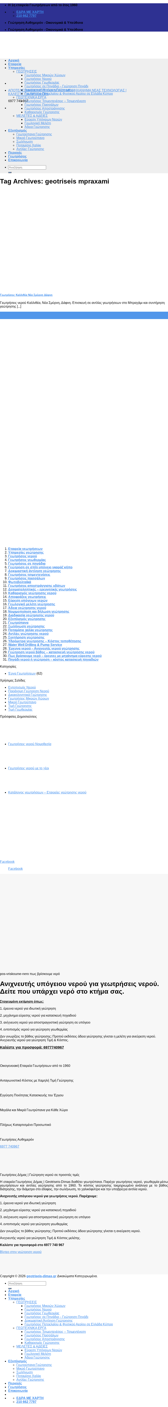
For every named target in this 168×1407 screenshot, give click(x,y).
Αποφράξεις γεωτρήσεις (27, 597)
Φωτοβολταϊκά (19, 582)
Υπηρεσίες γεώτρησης (26, 552)
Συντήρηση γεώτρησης (26, 637)
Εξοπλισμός (17, 130)
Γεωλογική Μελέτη (38, 123)
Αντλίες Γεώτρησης (30, 149)
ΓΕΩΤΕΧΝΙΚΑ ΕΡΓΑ (31, 97)
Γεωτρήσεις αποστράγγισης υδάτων (36, 585)
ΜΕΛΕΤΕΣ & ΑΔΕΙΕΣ (32, 115)
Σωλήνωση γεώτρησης (26, 626)
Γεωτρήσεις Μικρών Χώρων (45, 75)
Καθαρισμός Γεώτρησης (42, 112)
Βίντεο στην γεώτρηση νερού (21, 1252)
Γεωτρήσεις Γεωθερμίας (42, 82)
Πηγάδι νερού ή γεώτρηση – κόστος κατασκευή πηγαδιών (53, 659)
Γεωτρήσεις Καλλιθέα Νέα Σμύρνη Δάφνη (26, 294)
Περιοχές (15, 152)
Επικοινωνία (18, 160)
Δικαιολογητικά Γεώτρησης (27, 695)
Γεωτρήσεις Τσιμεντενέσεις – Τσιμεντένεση (55, 101)
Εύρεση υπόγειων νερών (28, 600)
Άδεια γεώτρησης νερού (27, 608)
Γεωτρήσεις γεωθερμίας (27, 560)
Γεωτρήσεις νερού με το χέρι (28, 768)
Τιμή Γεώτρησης (20, 706)
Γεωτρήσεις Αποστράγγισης (45, 108)
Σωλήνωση (24, 141)
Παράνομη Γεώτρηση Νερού (28, 691)
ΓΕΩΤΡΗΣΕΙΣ (26, 71)
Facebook (7, 861)
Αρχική (13, 1291)
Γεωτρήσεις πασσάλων (26, 578)
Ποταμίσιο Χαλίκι (28, 145)
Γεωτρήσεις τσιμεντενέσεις (29, 574)
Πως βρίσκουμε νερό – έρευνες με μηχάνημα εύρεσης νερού (55, 656)
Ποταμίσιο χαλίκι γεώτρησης (30, 630)
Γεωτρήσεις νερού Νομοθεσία (29, 744)
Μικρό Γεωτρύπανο (30, 138)
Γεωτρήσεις (17, 156)
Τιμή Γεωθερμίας (20, 709)
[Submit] (9, 172)
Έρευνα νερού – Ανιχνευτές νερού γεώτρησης (43, 648)
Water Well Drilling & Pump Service (35, 644)
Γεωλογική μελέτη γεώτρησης (31, 604)
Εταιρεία (14, 1294)
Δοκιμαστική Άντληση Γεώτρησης (49, 90)
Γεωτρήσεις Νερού (38, 79)
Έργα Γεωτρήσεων (22, 673)
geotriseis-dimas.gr (41, 1276)
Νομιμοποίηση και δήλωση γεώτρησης (38, 611)
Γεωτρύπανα (18, 622)
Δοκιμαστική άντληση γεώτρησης (34, 571)
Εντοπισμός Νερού (22, 687)
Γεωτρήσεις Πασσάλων (41, 104)
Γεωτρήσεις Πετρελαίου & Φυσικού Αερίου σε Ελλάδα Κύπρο (69, 93)
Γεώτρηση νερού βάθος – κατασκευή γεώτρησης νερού (51, 652)
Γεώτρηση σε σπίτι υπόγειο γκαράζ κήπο (40, 567)
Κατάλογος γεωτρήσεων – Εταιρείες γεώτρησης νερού (47, 792)
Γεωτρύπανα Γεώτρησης (34, 134)
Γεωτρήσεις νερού (22, 556)
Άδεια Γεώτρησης (37, 127)
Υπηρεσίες (16, 1298)
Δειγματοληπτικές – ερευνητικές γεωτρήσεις (42, 589)
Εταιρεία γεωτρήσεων (25, 549)
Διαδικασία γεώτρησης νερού (31, 615)
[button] (10, 1257)
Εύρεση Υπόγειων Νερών (43, 119)
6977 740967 (9, 1146)
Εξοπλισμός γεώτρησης (26, 619)
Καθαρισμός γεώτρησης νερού (32, 593)
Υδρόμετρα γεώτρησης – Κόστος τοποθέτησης (44, 641)
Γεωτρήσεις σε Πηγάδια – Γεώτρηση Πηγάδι (56, 86)
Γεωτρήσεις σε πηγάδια (26, 563)
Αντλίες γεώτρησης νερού (28, 633)
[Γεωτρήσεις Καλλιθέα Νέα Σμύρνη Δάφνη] (30, 287)
